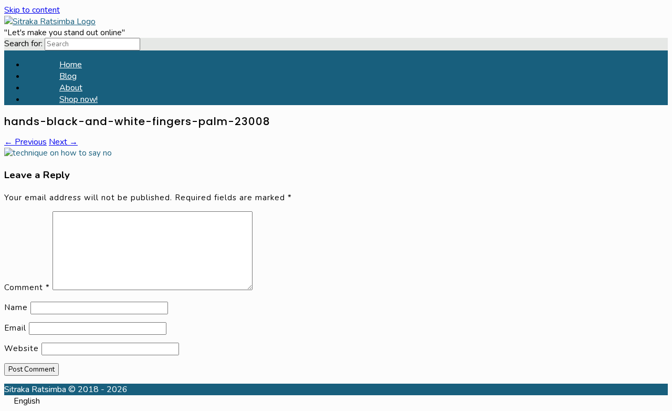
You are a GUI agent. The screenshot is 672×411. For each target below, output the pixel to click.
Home (70, 64)
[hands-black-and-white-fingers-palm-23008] (58, 153)
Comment (27, 287)
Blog (68, 76)
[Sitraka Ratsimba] (50, 21)
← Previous (25, 142)
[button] (336, 401)
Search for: (23, 43)
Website (21, 348)
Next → (63, 142)
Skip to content (32, 10)
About (70, 88)
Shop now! (78, 99)
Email (15, 328)
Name (16, 307)
